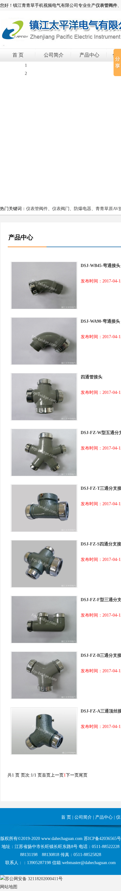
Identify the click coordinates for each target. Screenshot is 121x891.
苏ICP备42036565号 (102, 838)
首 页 (18, 55)
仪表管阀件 (37, 208)
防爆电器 (82, 208)
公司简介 (54, 55)
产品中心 (89, 55)
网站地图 (8, 887)
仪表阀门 (60, 208)
